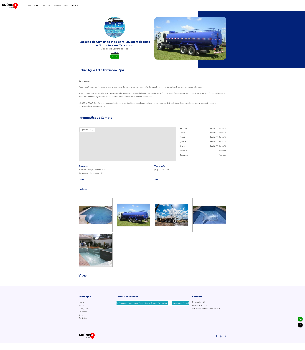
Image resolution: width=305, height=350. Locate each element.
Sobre (35, 5)
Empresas (57, 5)
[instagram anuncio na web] (225, 336)
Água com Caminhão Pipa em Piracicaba (181, 303)
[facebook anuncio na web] (217, 336)
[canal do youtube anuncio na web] (222, 336)
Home (28, 5)
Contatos (74, 5)
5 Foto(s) (115, 52)
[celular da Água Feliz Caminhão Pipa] (300, 325)
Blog (66, 5)
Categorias (45, 5)
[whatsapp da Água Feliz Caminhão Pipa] (300, 319)
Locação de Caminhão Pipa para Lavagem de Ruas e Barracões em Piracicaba (122, 303)
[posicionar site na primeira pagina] (10, 5)
